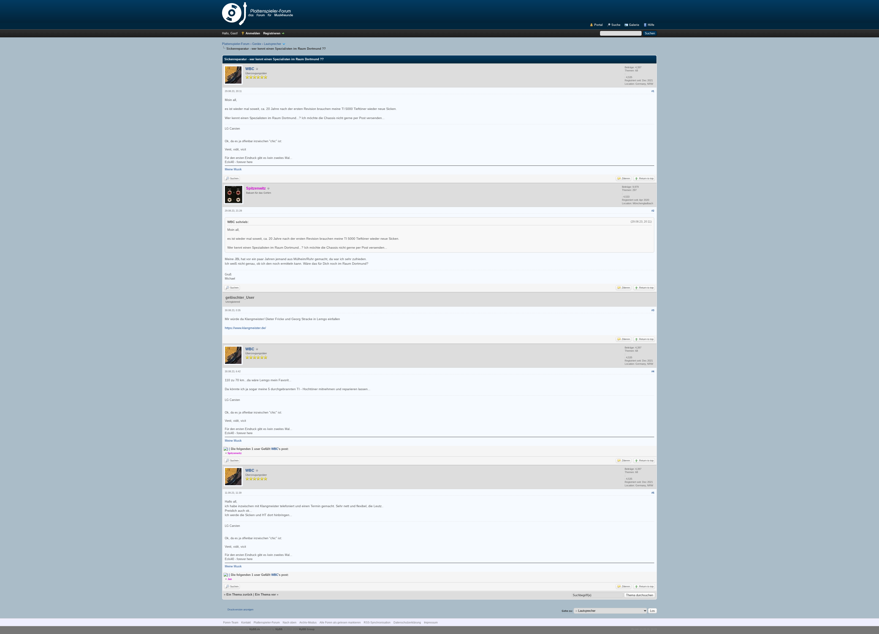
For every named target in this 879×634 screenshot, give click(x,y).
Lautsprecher (272, 44)
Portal (598, 25)
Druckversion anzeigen (240, 609)
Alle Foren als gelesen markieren (340, 622)
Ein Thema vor (265, 594)
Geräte (256, 44)
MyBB (278, 629)
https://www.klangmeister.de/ (245, 328)
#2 (652, 210)
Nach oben (289, 622)
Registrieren (271, 33)
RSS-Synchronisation (377, 622)
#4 (652, 371)
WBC (249, 69)
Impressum (431, 622)
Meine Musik (233, 169)
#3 (652, 310)
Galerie (634, 25)
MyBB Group (307, 629)
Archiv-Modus (308, 622)
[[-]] (227, 449)
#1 (652, 91)
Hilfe (651, 25)
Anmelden (253, 33)
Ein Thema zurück (239, 594)
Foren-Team (230, 622)
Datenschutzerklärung (407, 622)
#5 (652, 492)
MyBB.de (254, 629)
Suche (615, 25)
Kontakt (246, 622)
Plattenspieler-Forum (236, 44)
